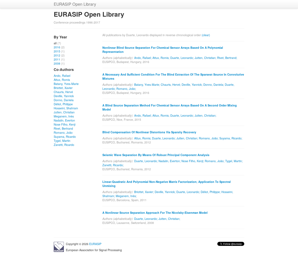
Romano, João (63, 132)
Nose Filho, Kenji (64, 124)
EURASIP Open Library (75, 4)
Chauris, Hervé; (171, 84)
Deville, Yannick (64, 96)
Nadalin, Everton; (170, 161)
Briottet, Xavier (63, 88)
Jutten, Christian (64, 112)
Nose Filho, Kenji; (192, 161)
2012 (57, 55)
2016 (57, 47)
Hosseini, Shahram (66, 108)
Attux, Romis (62, 80)
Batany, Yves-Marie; (147, 84)
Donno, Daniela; (213, 84)
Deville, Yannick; (192, 84)
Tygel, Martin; (234, 161)
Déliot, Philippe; (211, 192)
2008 (57, 63)
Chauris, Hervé (63, 92)
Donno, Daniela (64, 100)
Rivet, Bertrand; (227, 58)
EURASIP (95, 244)
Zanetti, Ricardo (64, 145)
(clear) (206, 35)
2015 (57, 51)
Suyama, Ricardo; (230, 138)
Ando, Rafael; (143, 58)
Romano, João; (126, 89)
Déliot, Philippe (63, 104)
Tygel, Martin (62, 141)
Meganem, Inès (64, 116)
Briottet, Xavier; (144, 192)
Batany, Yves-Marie (66, 84)
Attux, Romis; (160, 58)
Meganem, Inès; (126, 196)
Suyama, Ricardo (65, 137)
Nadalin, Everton (64, 120)
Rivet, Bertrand (63, 128)
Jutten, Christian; (205, 58)
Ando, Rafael (62, 76)
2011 (57, 59)
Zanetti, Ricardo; (113, 165)
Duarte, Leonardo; (182, 58)
